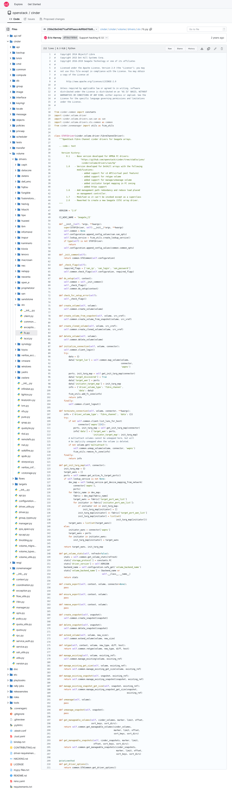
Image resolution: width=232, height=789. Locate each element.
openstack (20, 13)
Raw (170, 48)
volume (122, 29)
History (191, 48)
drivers (131, 29)
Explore (18, 4)
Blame (180, 48)
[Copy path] (150, 29)
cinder (35, 13)
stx (139, 29)
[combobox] (207, 29)
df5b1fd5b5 (70, 37)
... (106, 37)
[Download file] (202, 48)
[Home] (6, 4)
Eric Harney (54, 37)
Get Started (34, 4)
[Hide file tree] (8, 29)
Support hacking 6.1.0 (91, 37)
